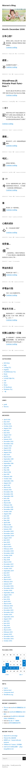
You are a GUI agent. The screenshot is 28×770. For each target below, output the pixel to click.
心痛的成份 (7, 223)
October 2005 (8, 614)
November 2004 (9, 638)
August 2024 (7, 428)
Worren (6, 406)
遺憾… (5, 136)
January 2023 (8, 439)
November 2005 (9, 612)
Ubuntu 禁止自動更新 (10, 738)
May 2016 (6, 470)
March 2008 (7, 562)
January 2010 (8, 529)
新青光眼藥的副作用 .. (15, 723)
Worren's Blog (9, 5)
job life (10, 172)
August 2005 (8, 619)
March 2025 (7, 424)
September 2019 (8, 459)
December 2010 (8, 507)
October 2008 (8, 555)
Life (13, 53)
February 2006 (8, 606)
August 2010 (7, 514)
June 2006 (7, 599)
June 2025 (7, 422)
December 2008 (9, 551)
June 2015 (6, 474)
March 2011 (7, 503)
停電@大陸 (7, 288)
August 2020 (8, 452)
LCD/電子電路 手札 (9, 378)
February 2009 (8, 549)
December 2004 (9, 636)
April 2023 (7, 437)
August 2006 (8, 595)
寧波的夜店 (7, 268)
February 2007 (8, 581)
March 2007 (7, 579)
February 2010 (8, 527)
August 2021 (7, 448)
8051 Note (7, 363)
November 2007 (9, 566)
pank (5, 404)
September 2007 (9, 570)
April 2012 (7, 485)
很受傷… (6, 243)
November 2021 (8, 443)
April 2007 (7, 577)
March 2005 (7, 630)
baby (5, 365)
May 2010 (6, 520)
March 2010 (7, 524)
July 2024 (6, 430)
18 (4, 668)
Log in (6, 688)
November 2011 (8, 494)
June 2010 (7, 518)
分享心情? (7, 36)
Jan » (21, 674)
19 (7, 668)
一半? (5, 108)
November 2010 (8, 509)
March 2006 (7, 603)
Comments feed (9, 692)
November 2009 (9, 533)
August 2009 (8, 538)
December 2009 (9, 531)
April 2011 (7, 500)
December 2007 (8, 564)
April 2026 (7, 419)
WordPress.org (8, 694)
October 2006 (8, 590)
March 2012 (7, 487)
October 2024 (8, 426)
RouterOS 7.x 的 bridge (10, 736)
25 (4, 671)
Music (6, 385)
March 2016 (7, 472)
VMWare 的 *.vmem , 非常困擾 (13, 744)
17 (24, 664)
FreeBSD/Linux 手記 (10, 372)
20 (10, 668)
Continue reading (11, 47)
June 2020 (7, 454)
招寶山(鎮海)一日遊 (11, 333)
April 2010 (7, 522)
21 (14, 668)
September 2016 (8, 463)
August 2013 (7, 483)
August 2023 (7, 435)
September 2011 (8, 496)
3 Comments (21, 53)
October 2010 (8, 511)
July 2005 (6, 621)
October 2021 (8, 446)
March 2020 (7, 457)
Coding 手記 (12, 101)
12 (7, 664)
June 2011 (6, 498)
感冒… (5, 60)
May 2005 (7, 625)
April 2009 (7, 544)
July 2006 (7, 597)
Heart (10, 53)
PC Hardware (8, 387)
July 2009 (7, 540)
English (6, 369)
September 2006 (9, 592)
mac (5, 383)
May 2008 (7, 560)
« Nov (7, 674)
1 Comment (17, 302)
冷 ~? (4, 179)
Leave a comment (19, 74)
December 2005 (8, 610)
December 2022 (8, 441)
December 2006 (9, 586)
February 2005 (8, 632)
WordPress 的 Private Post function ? (12, 83)
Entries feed (7, 690)
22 (17, 668)
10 (24, 661)
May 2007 (7, 575)
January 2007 (8, 584)
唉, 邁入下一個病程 (14, 720)
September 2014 (8, 481)
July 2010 (6, 516)
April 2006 (7, 601)
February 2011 (8, 505)
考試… (5, 158)
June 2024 (7, 432)
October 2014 (8, 478)
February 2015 (8, 476)
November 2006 (9, 588)
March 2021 (7, 450)
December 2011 (8, 492)
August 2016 (7, 465)
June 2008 (7, 557)
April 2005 (7, 627)
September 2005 (9, 617)
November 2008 (9, 553)
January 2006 (8, 608)
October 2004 (8, 641)
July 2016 (6, 468)
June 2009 (7, 542)
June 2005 (7, 623)
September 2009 (9, 535)
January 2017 (8, 461)
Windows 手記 (8, 389)
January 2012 (8, 489)
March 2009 (7, 546)
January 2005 (8, 634)
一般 (15, 53)
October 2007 (8, 568)
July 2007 (6, 573)
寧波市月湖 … (8, 308)
